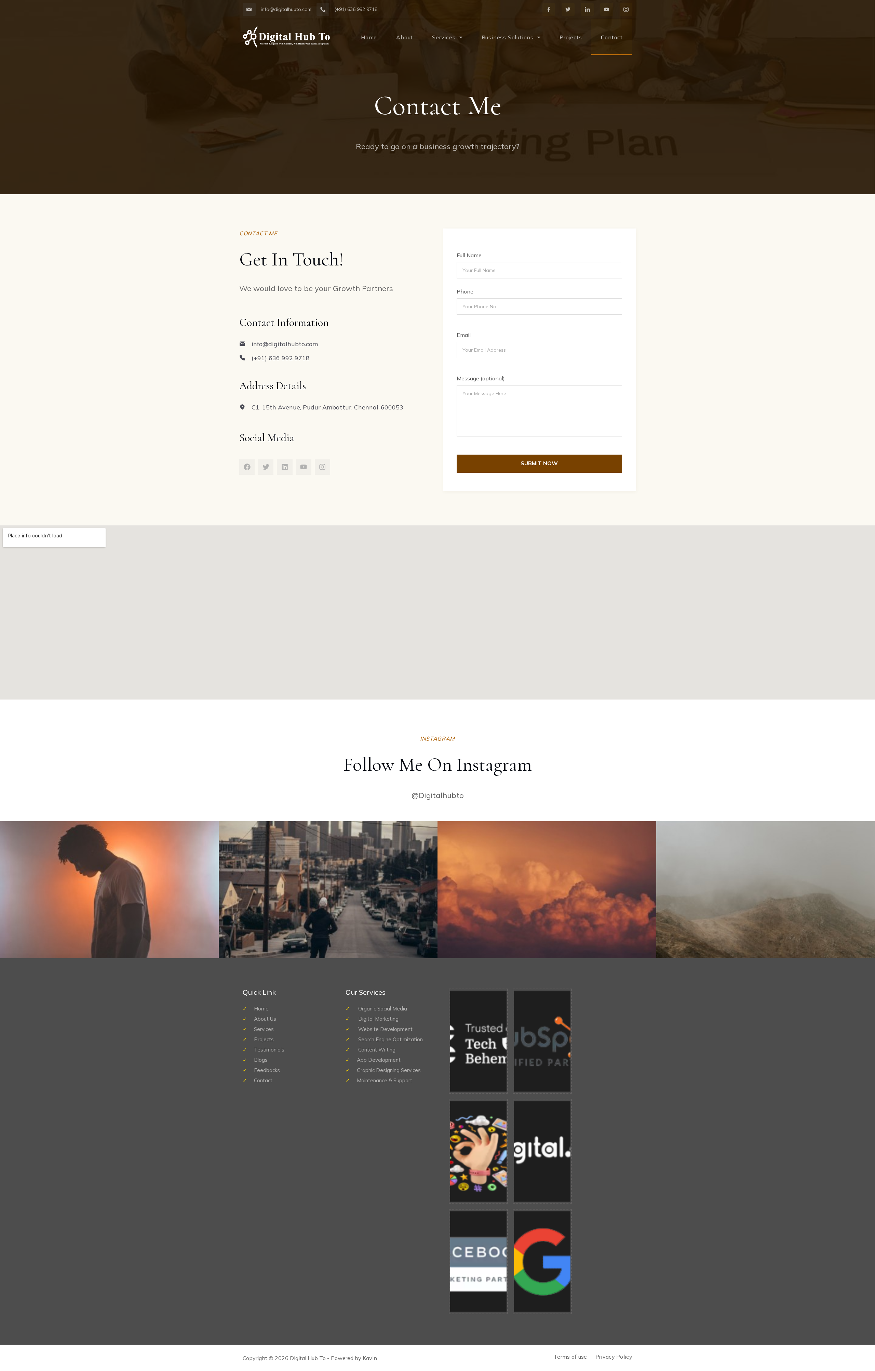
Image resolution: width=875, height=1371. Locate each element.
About (404, 37)
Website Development (385, 1029)
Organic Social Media (382, 1008)
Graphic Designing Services (389, 1070)
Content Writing (376, 1049)
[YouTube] (606, 9)
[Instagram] (626, 9)
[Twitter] (568, 9)
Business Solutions (508, 37)
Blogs (261, 1060)
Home (369, 37)
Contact (612, 37)
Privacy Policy (613, 1356)
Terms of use (570, 1356)
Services (443, 37)
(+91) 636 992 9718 (355, 9)
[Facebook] (548, 9)
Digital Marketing (378, 1019)
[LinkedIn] (587, 9)
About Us (265, 1019)
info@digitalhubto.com (286, 9)
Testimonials (269, 1049)
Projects (571, 37)
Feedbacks (267, 1070)
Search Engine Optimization (390, 1039)
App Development (379, 1060)
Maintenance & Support (384, 1080)
